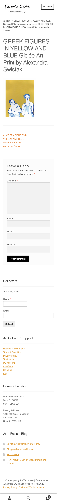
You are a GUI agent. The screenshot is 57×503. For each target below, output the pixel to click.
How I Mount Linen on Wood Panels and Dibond (26, 461)
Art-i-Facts (8, 366)
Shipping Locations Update (20, 449)
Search (28, 498)
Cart (44, 496)
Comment (12, 180)
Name (10, 218)
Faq (5, 373)
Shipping (7, 369)
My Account (9, 362)
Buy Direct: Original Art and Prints (23, 443)
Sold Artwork (13, 454)
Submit (9, 324)
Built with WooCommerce (31, 487)
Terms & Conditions (12, 352)
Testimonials (9, 359)
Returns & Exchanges (14, 348)
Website (11, 244)
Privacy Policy (10, 355)
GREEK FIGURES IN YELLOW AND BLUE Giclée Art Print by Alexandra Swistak (15, 140)
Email (10, 231)
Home (9, 20)
